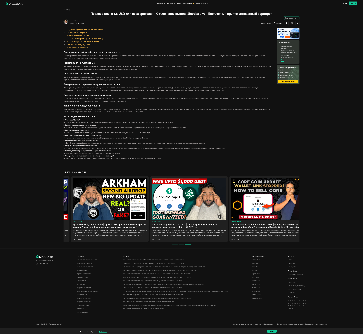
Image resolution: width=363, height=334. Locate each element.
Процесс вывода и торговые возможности (83, 42)
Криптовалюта (124, 221)
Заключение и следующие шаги (78, 45)
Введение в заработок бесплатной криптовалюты (85, 30)
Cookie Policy (103, 332)
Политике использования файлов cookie (290, 324)
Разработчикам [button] (201, 3)
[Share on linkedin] (41, 264)
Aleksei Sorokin (75, 21)
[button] (291, 18)
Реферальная (187, 3)
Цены (179, 3)
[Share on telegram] (44, 264)
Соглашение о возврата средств (316, 324)
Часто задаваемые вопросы (77, 48)
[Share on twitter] (37, 264)
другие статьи (203, 221)
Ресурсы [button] (170, 3)
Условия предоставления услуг (243, 324)
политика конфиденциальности (265, 324)
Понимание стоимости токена (78, 36)
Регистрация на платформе (77, 33)
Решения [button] (160, 3)
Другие (290, 308)
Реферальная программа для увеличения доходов (85, 39)
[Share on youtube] (47, 264)
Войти (345, 3)
